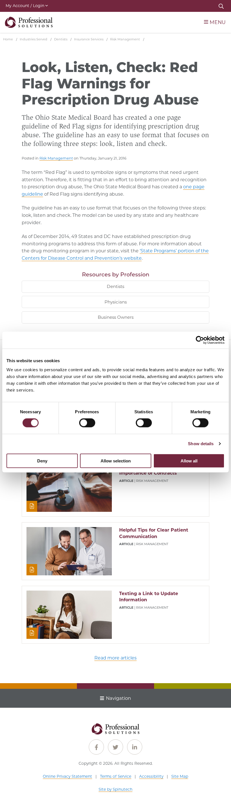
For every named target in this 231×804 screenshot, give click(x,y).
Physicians (116, 302)
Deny (42, 460)
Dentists (115, 286)
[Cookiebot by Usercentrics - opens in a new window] (200, 340)
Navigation (118, 698)
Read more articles (115, 658)
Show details (201, 443)
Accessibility (151, 776)
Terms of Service (115, 776)
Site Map (179, 776)
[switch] (87, 422)
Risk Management (56, 158)
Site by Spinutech (115, 789)
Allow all (189, 460)
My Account (25, 5)
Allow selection (116, 460)
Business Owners (116, 317)
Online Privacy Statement (67, 776)
